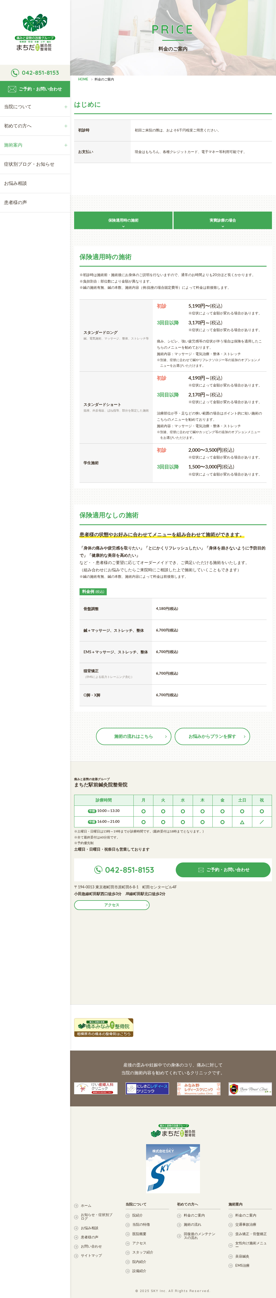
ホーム (86, 1206)
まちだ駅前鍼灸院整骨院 (35, 32)
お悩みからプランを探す (212, 736)
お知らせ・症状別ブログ (96, 1217)
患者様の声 (89, 1237)
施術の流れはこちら (133, 736)
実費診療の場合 (223, 220)
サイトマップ (91, 1256)
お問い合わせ (91, 1246)
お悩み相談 (89, 1228)
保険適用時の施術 (123, 220)
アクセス (111, 905)
